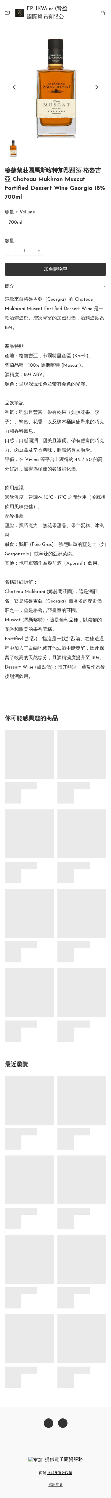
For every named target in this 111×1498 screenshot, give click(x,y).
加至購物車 (55, 269)
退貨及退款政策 (59, 1473)
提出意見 (56, 1485)
